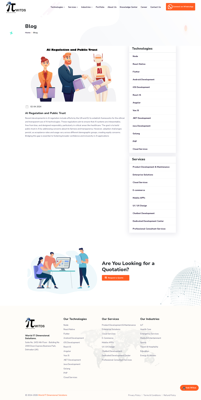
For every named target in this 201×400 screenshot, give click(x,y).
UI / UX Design (140, 205)
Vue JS (136, 110)
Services (72, 7)
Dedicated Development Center (148, 221)
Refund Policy (170, 395)
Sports (143, 342)
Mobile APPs (139, 198)
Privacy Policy (134, 395)
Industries (86, 7)
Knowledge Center (128, 7)
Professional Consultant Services (149, 228)
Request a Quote (115, 278)
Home (27, 32)
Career (144, 7)
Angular (137, 102)
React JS (137, 95)
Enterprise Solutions (143, 174)
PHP (135, 141)
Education (144, 351)
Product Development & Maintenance (151, 167)
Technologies (57, 7)
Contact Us (155, 7)
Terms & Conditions (152, 395)
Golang (136, 133)
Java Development (142, 126)
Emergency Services (149, 333)
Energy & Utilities (148, 355)
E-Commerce (107, 338)
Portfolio (100, 7)
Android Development (143, 79)
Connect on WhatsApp (183, 6)
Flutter (136, 71)
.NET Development (142, 118)
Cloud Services (140, 149)
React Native (139, 64)
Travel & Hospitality (149, 346)
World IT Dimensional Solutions (52, 395)
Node (135, 56)
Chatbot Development (144, 213)
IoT (141, 325)
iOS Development (141, 87)
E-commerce (139, 190)
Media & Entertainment (150, 338)
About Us (112, 7)
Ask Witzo (190, 387)
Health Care (145, 329)
